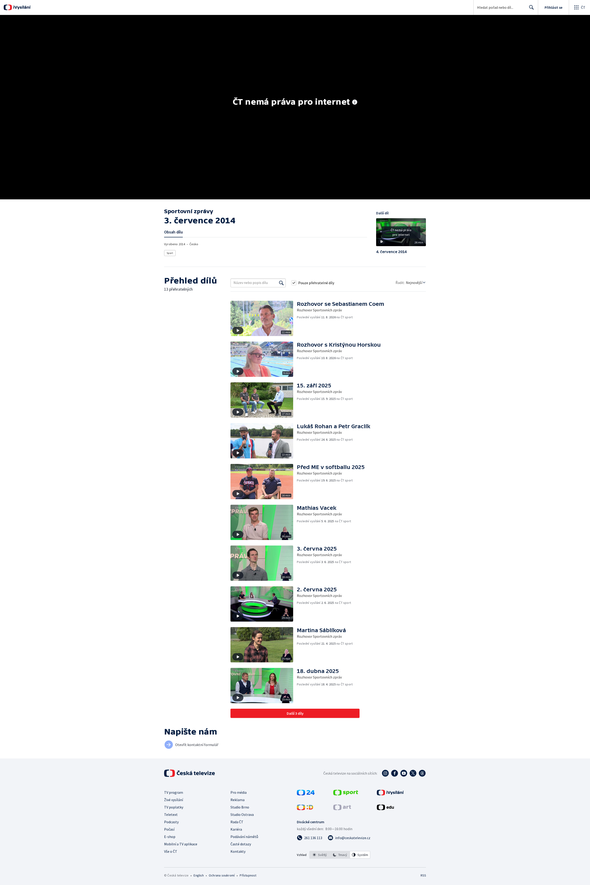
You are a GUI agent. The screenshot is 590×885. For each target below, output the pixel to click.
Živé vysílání (173, 799)
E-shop (169, 836)
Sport (170, 253)
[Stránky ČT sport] (345, 794)
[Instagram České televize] (385, 773)
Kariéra (236, 829)
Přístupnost (248, 875)
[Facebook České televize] (394, 773)
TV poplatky (173, 807)
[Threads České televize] (422, 773)
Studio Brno (239, 807)
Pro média (238, 792)
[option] (320, 854)
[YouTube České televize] (403, 773)
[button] (401, 234)
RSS (423, 875)
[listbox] (339, 855)
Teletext (171, 814)
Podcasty (171, 822)
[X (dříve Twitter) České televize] (413, 773)
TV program (173, 792)
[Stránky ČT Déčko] (305, 808)
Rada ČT (236, 822)
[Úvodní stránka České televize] (190, 773)
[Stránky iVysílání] (390, 794)
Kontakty (237, 851)
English (199, 875)
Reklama (237, 799)
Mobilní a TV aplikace (180, 844)
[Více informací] (354, 102)
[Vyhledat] (281, 282)
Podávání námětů (244, 836)
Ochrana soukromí (222, 875)
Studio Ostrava (242, 814)
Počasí (169, 829)
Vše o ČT (170, 851)
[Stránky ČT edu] (385, 808)
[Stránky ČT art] (342, 808)
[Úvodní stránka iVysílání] (21, 7)
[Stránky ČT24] (306, 794)
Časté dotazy (240, 844)
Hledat (531, 7)
